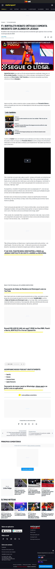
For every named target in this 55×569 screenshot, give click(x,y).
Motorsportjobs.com (34, 534)
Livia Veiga (3, 36)
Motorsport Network (22, 566)
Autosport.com (33, 537)
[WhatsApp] (25, 424)
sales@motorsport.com (7, 554)
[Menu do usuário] (52, 5)
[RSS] (19, 538)
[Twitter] (22, 424)
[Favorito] (48, 37)
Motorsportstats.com (35, 539)
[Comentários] (52, 37)
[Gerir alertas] (36, 424)
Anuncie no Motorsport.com (8, 549)
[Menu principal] (2, 5)
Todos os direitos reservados (34, 566)
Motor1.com (32, 532)
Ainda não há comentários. (27, 445)
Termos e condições (17, 564)
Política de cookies (27, 564)
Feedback (4, 547)
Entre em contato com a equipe (8, 551)
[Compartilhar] (45, 37)
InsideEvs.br (33, 530)
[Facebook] (18, 424)
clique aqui (40, 386)
